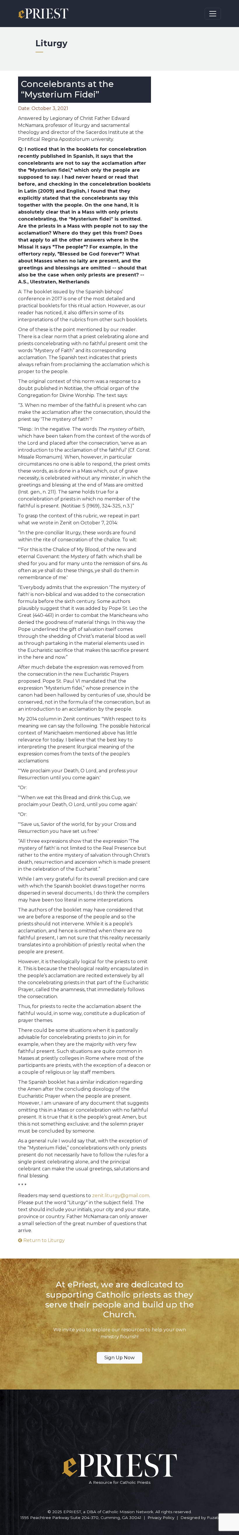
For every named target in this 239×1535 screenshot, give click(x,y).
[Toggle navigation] (213, 13)
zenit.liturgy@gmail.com (120, 1195)
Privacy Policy (160, 1517)
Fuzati (213, 1517)
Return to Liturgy (43, 1240)
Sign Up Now (119, 1357)
